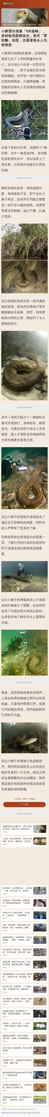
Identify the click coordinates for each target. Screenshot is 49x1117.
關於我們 (5, 1113)
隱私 (25, 1113)
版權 (29, 1113)
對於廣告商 (36, 1113)
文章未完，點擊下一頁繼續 (24, 799)
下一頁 (24, 804)
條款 (20, 1113)
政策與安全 (13, 1113)
